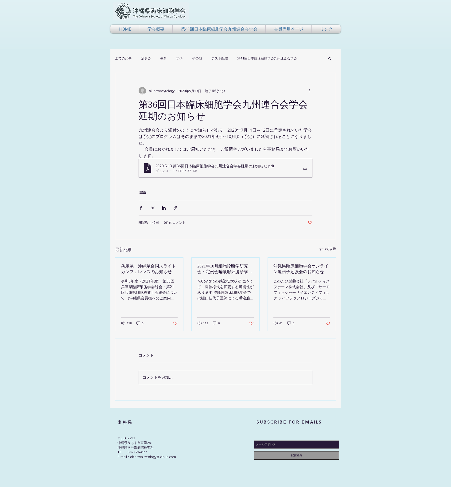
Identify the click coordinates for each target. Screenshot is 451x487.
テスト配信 (219, 58)
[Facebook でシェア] (141, 208)
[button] (155, 29)
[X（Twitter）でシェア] (152, 208)
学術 (179, 58)
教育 (163, 58)
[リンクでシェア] (175, 208)
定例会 (146, 58)
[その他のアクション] (309, 91)
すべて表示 (327, 249)
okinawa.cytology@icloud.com (153, 457)
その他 (197, 58)
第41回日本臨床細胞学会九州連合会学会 (267, 58)
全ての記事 (123, 58)
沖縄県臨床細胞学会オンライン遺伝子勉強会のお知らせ (300, 269)
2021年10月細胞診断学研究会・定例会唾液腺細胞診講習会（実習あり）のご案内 (224, 269)
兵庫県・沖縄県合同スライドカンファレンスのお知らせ (148, 269)
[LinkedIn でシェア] (164, 208)
